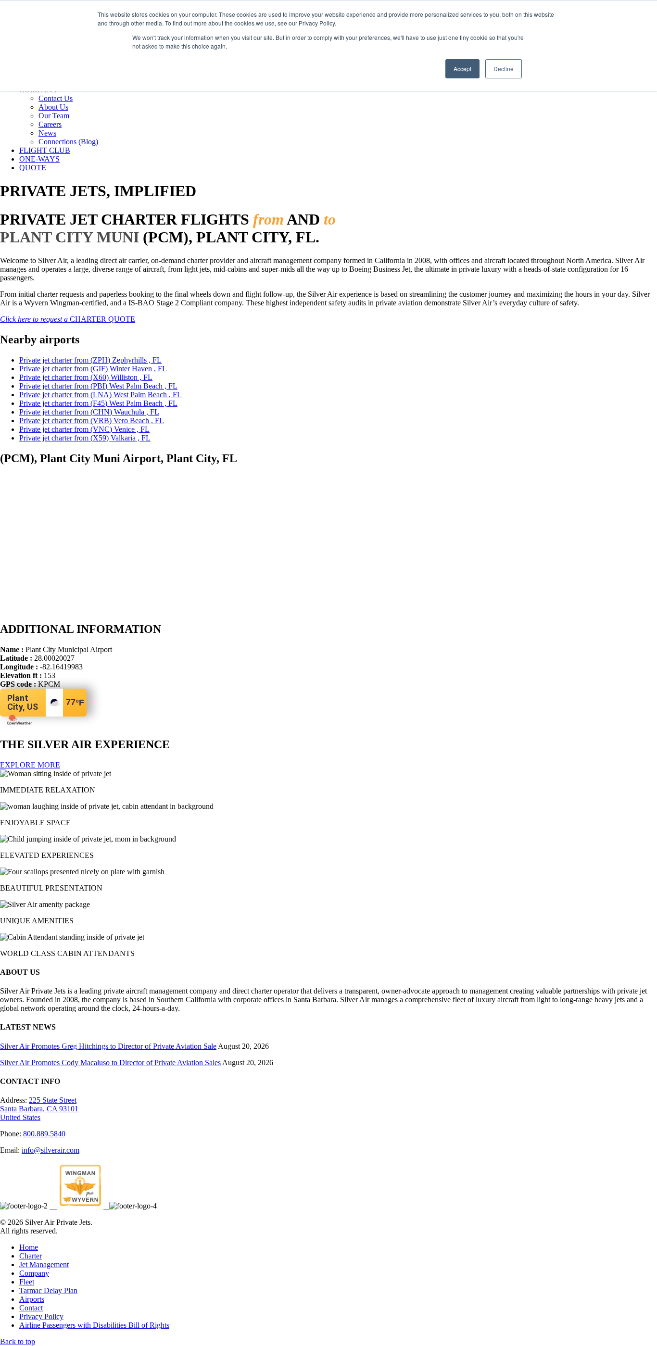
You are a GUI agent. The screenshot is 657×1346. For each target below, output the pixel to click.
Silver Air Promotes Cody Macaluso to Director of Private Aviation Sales (110, 1062)
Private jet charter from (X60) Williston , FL (85, 377)
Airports (31, 1299)
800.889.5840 (44, 1134)
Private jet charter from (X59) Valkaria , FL (85, 438)
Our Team (53, 116)
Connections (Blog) (68, 142)
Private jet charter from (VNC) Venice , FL (84, 429)
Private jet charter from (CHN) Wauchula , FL (89, 412)
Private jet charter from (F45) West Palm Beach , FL (98, 403)
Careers (50, 124)
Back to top (17, 1341)
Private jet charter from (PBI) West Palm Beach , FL (98, 386)
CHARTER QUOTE (67, 319)
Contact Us (55, 98)
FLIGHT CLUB (44, 150)
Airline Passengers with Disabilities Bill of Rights (94, 1325)
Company (34, 1273)
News (47, 133)
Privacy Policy (41, 1316)
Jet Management (44, 1264)
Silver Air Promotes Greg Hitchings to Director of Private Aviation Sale (108, 1046)
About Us (53, 107)
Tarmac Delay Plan (48, 1290)
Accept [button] (462, 68)
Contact (31, 1308)
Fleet (26, 1282)
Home (28, 1247)
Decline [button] (503, 68)
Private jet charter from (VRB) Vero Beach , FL (91, 420)
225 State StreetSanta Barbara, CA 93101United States (39, 1108)
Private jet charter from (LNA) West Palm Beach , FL (100, 394)
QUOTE (32, 168)
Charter (30, 1256)
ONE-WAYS (39, 159)
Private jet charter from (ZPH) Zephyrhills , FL (90, 360)
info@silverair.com (50, 1150)
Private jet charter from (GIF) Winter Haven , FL (93, 369)
